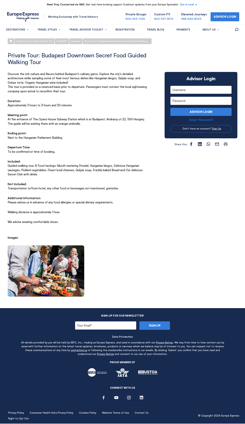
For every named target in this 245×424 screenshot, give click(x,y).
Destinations (15, 29)
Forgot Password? (201, 120)
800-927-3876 (163, 18)
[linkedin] (141, 397)
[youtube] (116, 397)
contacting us (79, 350)
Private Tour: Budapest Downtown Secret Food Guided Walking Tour (118, 41)
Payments (183, 29)
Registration (125, 29)
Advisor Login (201, 112)
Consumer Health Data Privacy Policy (51, 412)
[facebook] (104, 397)
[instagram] (129, 397)
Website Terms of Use (115, 412)
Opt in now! (187, 4)
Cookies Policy (87, 412)
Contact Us (142, 412)
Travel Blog (155, 29)
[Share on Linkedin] (200, 144)
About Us (209, 29)
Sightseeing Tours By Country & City (34, 41)
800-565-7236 (135, 18)
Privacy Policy (16, 412)
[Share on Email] (217, 144)
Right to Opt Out (18, 418)
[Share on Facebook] (191, 144)
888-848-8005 (191, 18)
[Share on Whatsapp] (208, 144)
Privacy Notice (164, 342)
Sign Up (216, 128)
